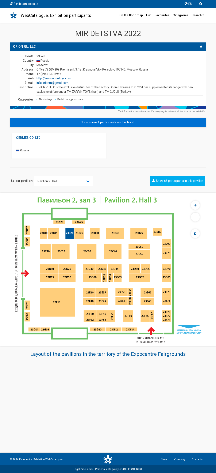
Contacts (197, 459)
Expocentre (25, 459)
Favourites (162, 15)
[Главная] (15, 15)
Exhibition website (26, 4)
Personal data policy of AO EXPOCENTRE (119, 469)
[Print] (201, 4)
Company (179, 459)
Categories (180, 15)
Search (197, 15)
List (148, 15)
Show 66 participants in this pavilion (179, 180)
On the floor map (131, 15)
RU (190, 4)
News (164, 459)
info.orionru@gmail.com (52, 82)
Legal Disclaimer (83, 469)
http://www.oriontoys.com (53, 78)
